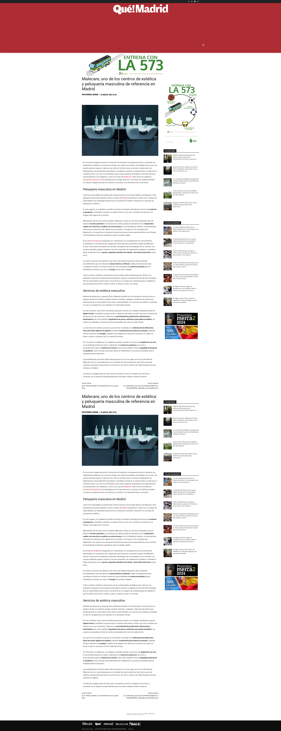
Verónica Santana (91, 94)
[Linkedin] (109, 99)
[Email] (114, 99)
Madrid (125, 198)
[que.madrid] (140, 9)
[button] (203, 45)
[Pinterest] (94, 99)
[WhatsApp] (99, 99)
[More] (119, 99)
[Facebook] (188, 1)
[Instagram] (192, 1)
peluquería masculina (91, 180)
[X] (198, 1)
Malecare (127, 177)
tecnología (95, 241)
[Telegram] (195, 1)
